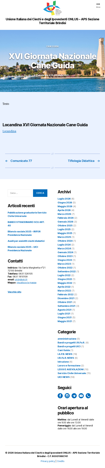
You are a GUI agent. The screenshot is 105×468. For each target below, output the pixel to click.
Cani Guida (52, 46)
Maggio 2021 (65, 321)
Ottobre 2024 (65, 240)
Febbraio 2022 (66, 294)
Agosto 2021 (65, 309)
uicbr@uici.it (21, 279)
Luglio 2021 (64, 313)
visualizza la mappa (26, 282)
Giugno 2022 (65, 279)
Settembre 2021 (66, 306)
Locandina (9, 131)
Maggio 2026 (65, 206)
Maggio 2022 (65, 283)
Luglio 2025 (64, 229)
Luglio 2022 (64, 275)
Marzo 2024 (64, 248)
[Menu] (98, 4)
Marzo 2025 (64, 237)
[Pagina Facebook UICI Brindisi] (60, 395)
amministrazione (67, 338)
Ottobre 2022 (65, 267)
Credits (60, 461)
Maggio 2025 (65, 233)
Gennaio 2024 (65, 252)
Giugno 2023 (65, 260)
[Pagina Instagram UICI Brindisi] (67, 395)
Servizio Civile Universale (72, 373)
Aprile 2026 (64, 210)
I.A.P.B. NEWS (65, 354)
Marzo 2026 (64, 214)
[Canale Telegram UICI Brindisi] (74, 395)
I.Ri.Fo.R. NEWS (66, 358)
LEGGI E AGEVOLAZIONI (71, 369)
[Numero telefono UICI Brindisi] (88, 395)
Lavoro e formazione (69, 365)
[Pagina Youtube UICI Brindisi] (81, 395)
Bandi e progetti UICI (69, 346)
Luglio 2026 (64, 198)
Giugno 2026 (65, 202)
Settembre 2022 (67, 271)
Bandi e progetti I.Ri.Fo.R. (71, 342)
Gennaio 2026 (65, 221)
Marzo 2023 (64, 263)
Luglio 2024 (64, 244)
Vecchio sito (14, 292)
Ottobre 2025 (65, 225)
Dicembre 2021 (66, 298)
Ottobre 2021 (65, 302)
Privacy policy (48, 461)
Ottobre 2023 (65, 256)
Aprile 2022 (64, 286)
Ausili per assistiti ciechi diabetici (26, 241)
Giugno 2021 (65, 317)
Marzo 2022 (64, 290)
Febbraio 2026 (66, 218)
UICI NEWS (64, 377)
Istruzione (63, 361)
